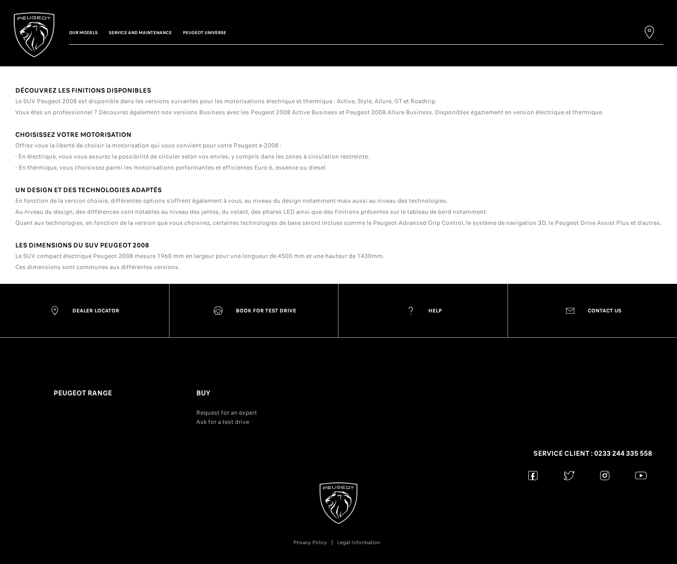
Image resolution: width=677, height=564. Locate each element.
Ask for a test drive (222, 421)
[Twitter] (569, 475)
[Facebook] (533, 475)
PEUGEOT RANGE (82, 393)
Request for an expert (226, 412)
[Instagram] (605, 475)
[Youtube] (641, 475)
